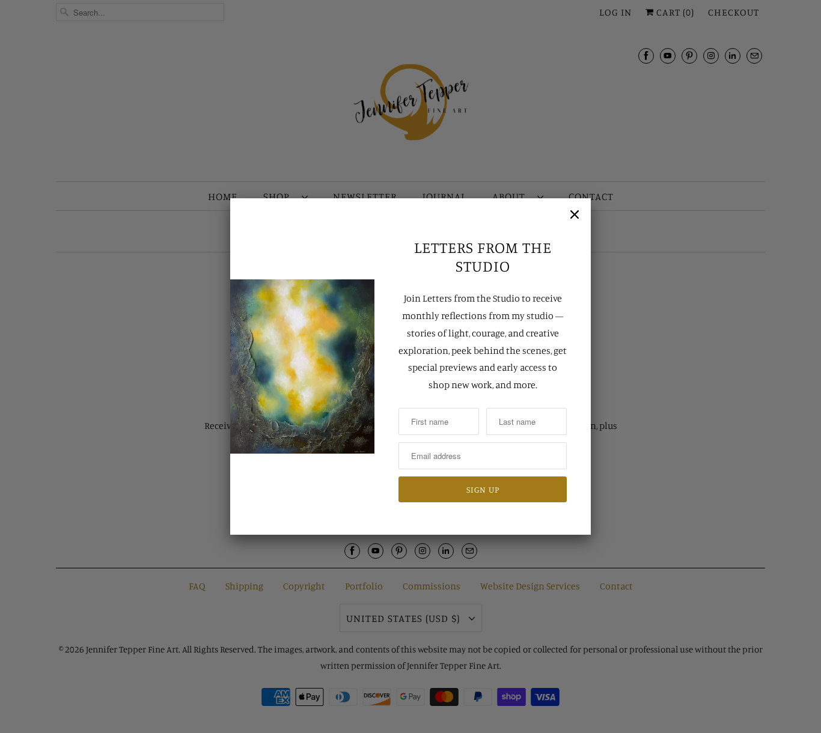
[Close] (574, 214)
